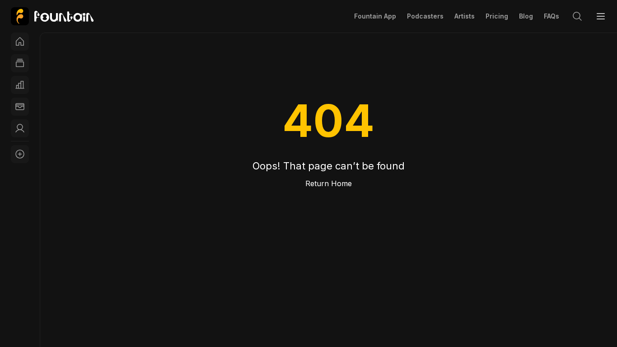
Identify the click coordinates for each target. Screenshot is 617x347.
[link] (52, 16)
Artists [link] (464, 16)
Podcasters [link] (425, 16)
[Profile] (20, 128)
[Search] (577, 16)
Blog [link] (526, 16)
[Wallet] (20, 107)
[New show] (20, 154)
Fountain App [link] (375, 16)
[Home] (20, 42)
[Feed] (20, 63)
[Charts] (20, 85)
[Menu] (600, 16)
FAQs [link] (551, 16)
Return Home (328, 183)
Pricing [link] (497, 16)
